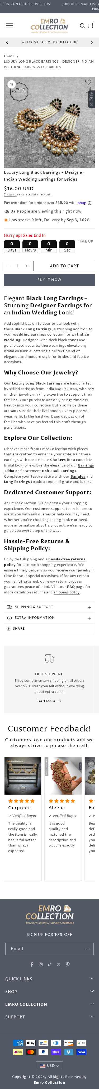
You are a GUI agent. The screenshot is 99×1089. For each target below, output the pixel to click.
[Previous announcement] (7, 42)
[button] (9, 25)
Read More (45, 701)
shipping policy (67, 592)
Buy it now (49, 279)
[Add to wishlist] (88, 82)
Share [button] (19, 628)
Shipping (10, 194)
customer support (49, 508)
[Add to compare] (88, 90)
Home (9, 56)
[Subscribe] (87, 949)
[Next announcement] (92, 42)
